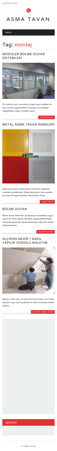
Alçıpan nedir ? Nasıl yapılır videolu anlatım (25, 241)
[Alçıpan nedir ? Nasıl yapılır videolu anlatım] (28, 293)
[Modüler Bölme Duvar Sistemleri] (28, 98)
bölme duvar (46, 117)
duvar (50, 232)
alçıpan (42, 232)
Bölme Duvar (14, 209)
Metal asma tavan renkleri (28, 124)
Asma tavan (28, 19)
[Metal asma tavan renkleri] (28, 183)
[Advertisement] (27, 366)
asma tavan (47, 202)
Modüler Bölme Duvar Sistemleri (23, 56)
